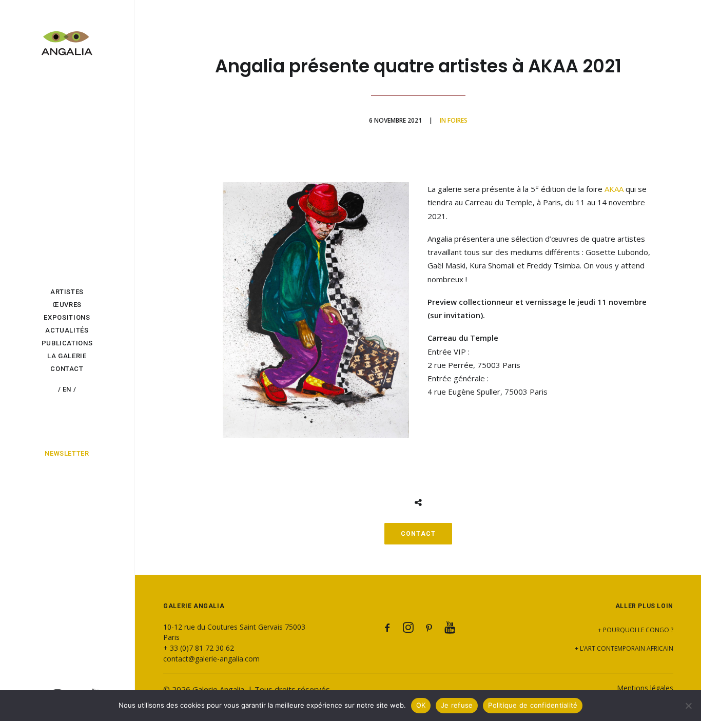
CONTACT (418, 533)
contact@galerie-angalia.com (211, 659)
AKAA (614, 189)
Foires (457, 120)
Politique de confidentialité (532, 705)
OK (421, 705)
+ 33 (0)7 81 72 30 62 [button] (198, 648)
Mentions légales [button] (645, 688)
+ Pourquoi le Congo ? (635, 630)
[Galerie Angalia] (67, 37)
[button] (387, 630)
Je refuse (457, 705)
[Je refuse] (688, 705)
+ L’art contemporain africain (624, 648)
